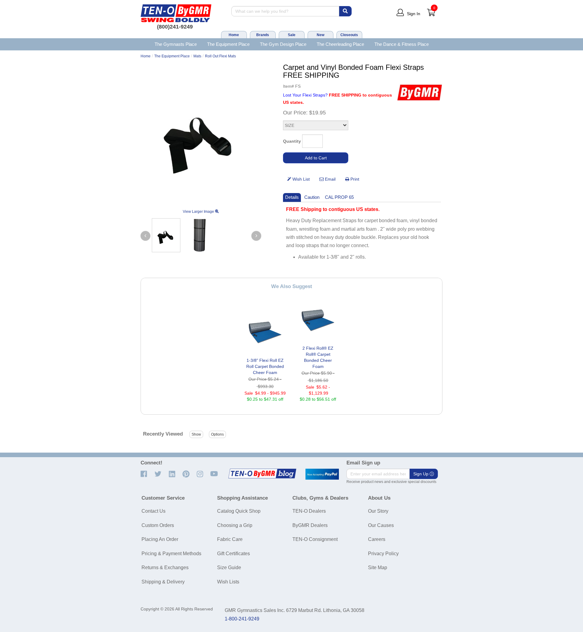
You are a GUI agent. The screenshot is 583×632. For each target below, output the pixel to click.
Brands (262, 35)
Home (234, 35)
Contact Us (153, 511)
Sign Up (421, 473)
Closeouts (349, 35)
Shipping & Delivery (163, 581)
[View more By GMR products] (419, 92)
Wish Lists (228, 581)
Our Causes (381, 525)
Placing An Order (159, 539)
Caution (311, 197)
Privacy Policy (383, 553)
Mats (197, 56)
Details (292, 197)
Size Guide (229, 567)
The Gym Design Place (283, 44)
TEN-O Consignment (315, 539)
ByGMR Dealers (310, 525)
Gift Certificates (233, 553)
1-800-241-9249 (242, 618)
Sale (291, 35)
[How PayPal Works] (322, 474)
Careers (376, 539)
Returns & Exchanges (165, 567)
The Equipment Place (228, 44)
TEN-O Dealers (309, 511)
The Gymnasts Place (176, 44)
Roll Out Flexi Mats (220, 56)
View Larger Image (199, 211)
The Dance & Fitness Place (401, 44)
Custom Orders (157, 525)
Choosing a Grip (234, 525)
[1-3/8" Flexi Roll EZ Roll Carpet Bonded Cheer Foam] (265, 332)
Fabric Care (230, 539)
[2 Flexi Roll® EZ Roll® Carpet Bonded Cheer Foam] (318, 320)
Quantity (292, 141)
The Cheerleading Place (340, 44)
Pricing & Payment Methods (171, 553)
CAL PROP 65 (339, 197)
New (320, 35)
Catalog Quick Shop (239, 511)
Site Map (377, 567)
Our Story (378, 511)
